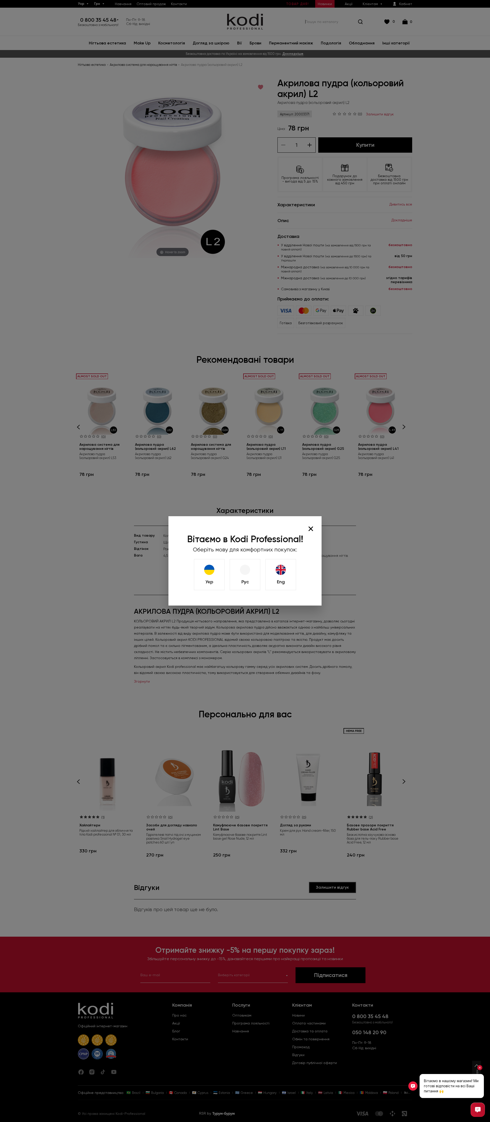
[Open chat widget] (478, 1110)
